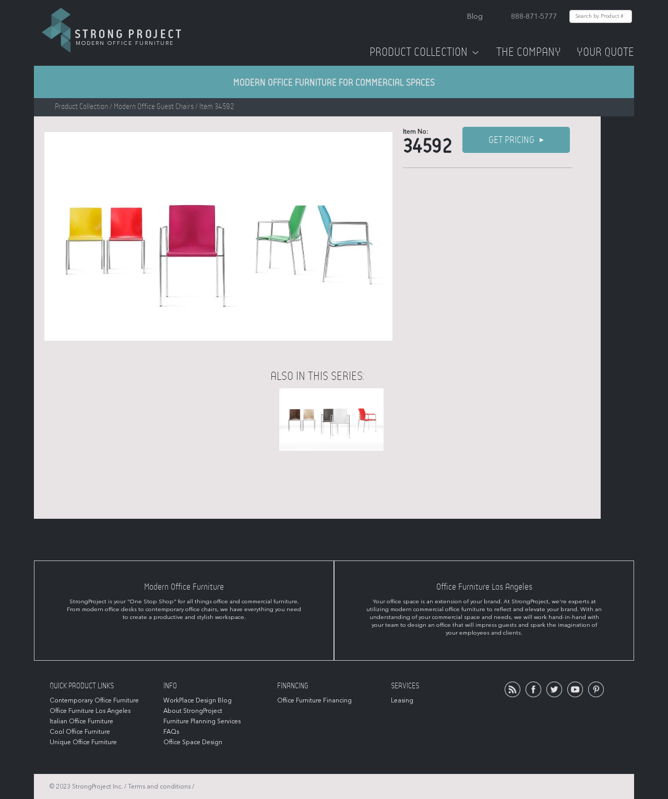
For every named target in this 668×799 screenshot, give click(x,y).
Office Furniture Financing (314, 700)
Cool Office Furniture (80, 731)
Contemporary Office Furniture (94, 700)
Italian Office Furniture (81, 721)
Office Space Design (192, 742)
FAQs (171, 731)
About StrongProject (192, 710)
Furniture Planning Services (202, 721)
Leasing (402, 700)
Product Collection (418, 52)
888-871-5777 (534, 16)
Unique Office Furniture (83, 742)
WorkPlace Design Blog (197, 700)
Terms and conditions (159, 786)
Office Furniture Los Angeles (90, 710)
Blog (475, 16)
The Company (528, 52)
